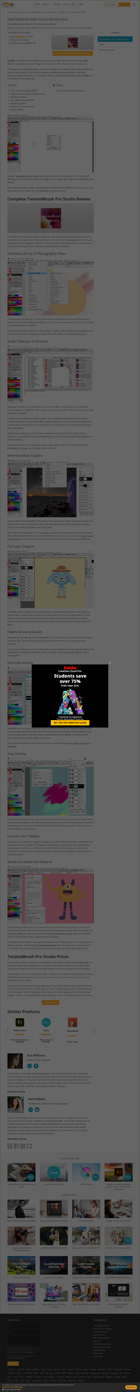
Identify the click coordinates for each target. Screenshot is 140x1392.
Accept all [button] (131, 1387)
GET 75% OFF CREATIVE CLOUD (70, 722)
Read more (70, 1385)
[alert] (70, 1387)
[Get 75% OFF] (70, 695)
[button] (38, 1387)
